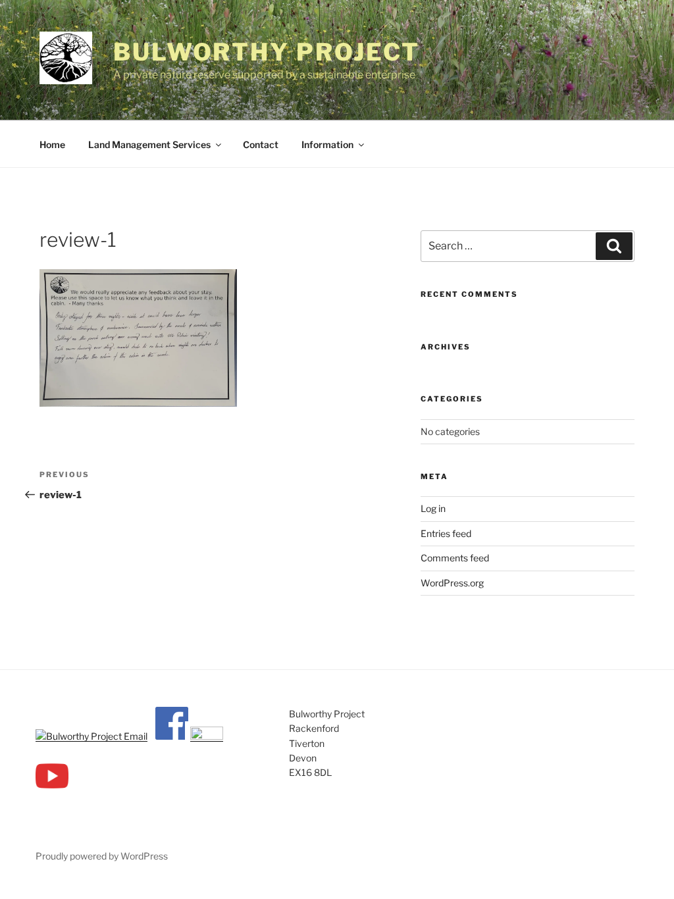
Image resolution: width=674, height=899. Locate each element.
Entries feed (446, 533)
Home (52, 144)
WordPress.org (452, 582)
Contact (260, 144)
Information (327, 144)
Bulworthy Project (266, 52)
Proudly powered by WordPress (102, 855)
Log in (433, 508)
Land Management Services (149, 144)
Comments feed (455, 557)
